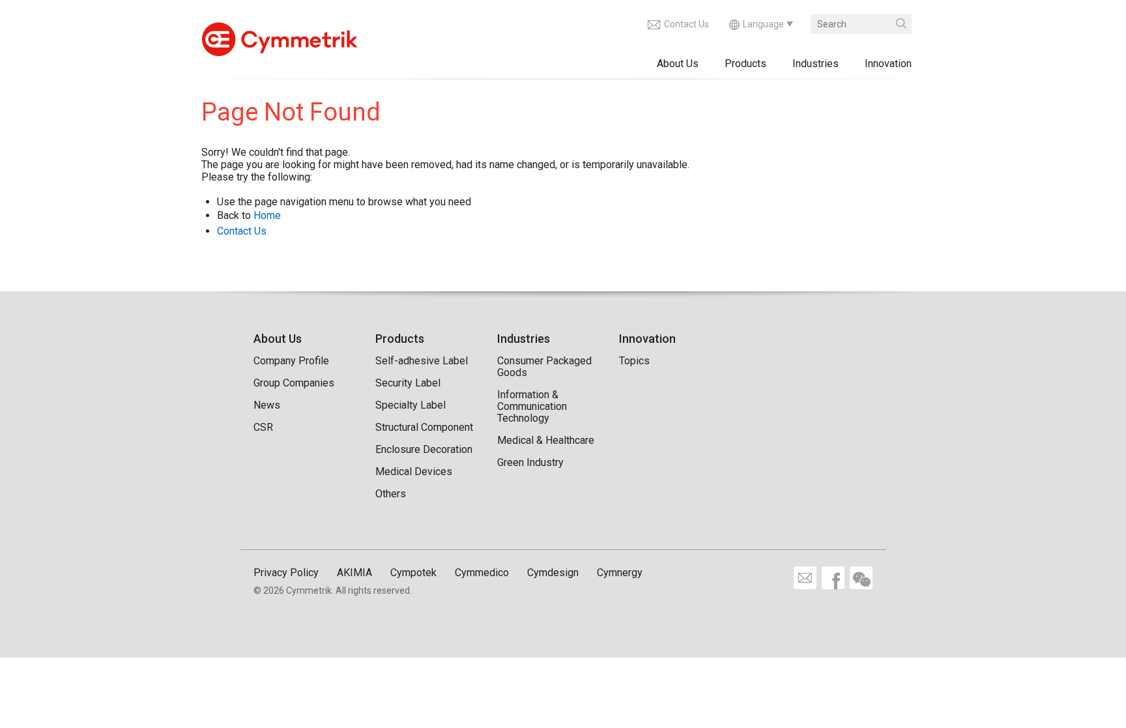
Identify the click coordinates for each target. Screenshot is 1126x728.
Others (390, 494)
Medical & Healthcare (545, 440)
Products (745, 63)
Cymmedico (482, 572)
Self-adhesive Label (421, 361)
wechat (861, 577)
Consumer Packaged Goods (544, 367)
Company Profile (291, 361)
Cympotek (413, 572)
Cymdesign (553, 572)
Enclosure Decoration (423, 449)
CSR (263, 427)
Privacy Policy (286, 572)
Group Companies (293, 383)
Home (267, 215)
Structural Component (424, 427)
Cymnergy (619, 572)
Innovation (888, 63)
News (266, 405)
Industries (815, 63)
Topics (634, 361)
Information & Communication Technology (532, 406)
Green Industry (530, 462)
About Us (678, 63)
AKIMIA (354, 572)
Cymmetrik (279, 36)
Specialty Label (410, 405)
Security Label (407, 383)
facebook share (833, 577)
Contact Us (686, 24)
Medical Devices (413, 471)
